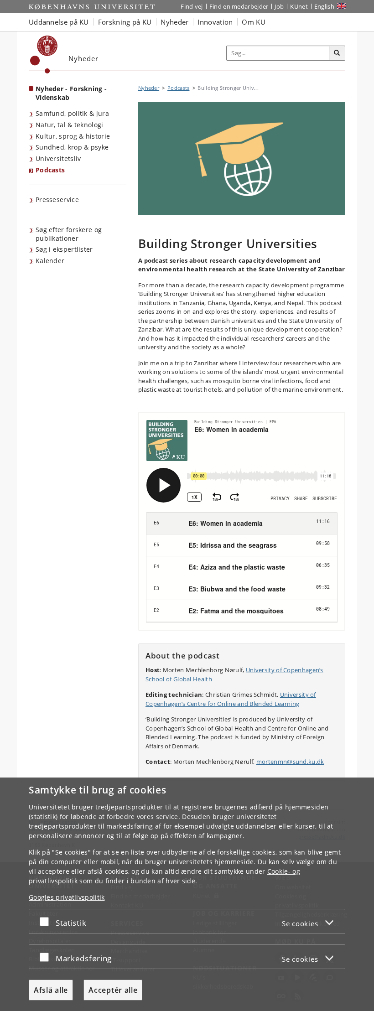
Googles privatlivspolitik (67, 897)
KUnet (299, 6)
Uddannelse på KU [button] (59, 21)
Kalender (50, 260)
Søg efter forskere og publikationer (69, 234)
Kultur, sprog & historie (73, 136)
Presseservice (57, 199)
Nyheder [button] (174, 21)
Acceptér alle (112, 990)
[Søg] (337, 53)
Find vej (192, 6)
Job (279, 6)
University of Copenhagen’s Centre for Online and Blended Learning (230, 699)
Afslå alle (51, 990)
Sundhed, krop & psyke (72, 147)
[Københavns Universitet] (44, 54)
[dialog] (187, 894)
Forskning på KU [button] (125, 21)
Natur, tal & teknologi (70, 124)
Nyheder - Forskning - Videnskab (71, 93)
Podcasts (50, 170)
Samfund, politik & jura (72, 113)
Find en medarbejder (239, 6)
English (324, 6)
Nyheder (148, 87)
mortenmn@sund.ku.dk (290, 761)
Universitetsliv (58, 158)
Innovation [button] (215, 21)
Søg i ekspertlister (64, 249)
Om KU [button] (253, 21)
